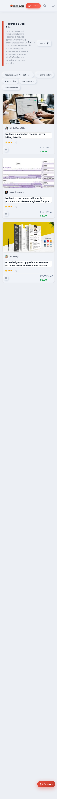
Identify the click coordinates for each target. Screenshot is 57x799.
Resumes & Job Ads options (17, 74)
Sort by (30, 44)
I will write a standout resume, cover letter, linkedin (25, 135)
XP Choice (11, 81)
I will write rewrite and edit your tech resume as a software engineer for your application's (27, 200)
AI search (34, 6)
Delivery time (10, 87)
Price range (27, 81)
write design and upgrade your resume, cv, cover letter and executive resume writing (26, 264)
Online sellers (46, 74)
